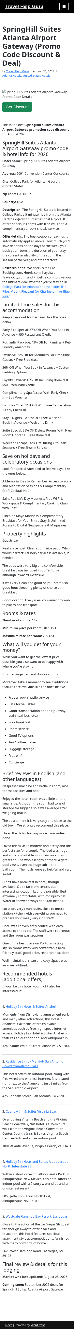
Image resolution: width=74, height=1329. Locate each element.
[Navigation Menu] (64, 6)
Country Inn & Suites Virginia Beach (32, 1111)
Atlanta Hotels (11, 75)
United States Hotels (36, 75)
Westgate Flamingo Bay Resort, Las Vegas (37, 1216)
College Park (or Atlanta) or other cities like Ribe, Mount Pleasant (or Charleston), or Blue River (36, 291)
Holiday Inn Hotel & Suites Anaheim (32, 1006)
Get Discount (17, 107)
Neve (8, 1325)
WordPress (38, 1325)
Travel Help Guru (17, 71)
